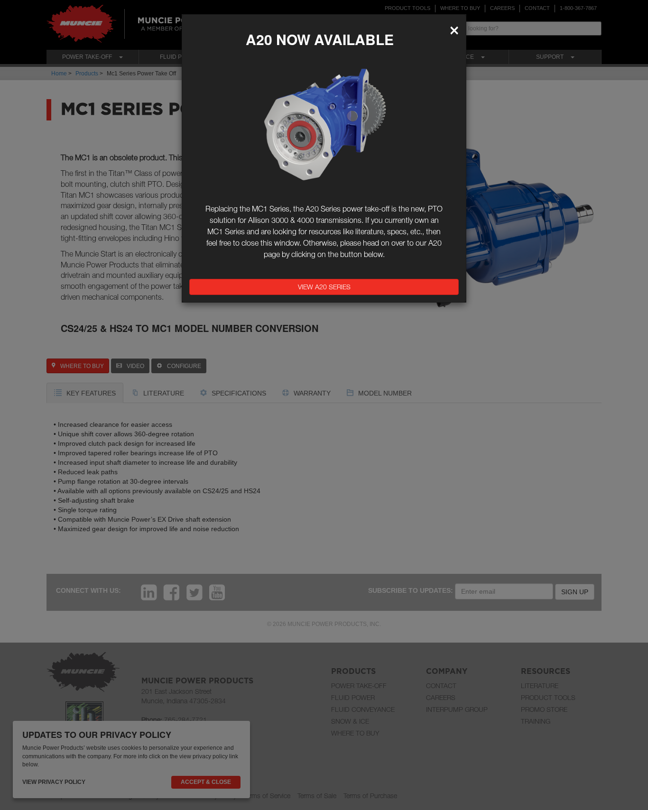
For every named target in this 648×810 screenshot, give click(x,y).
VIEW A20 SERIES (324, 287)
